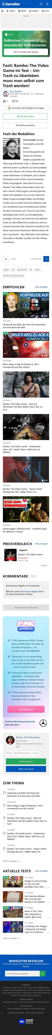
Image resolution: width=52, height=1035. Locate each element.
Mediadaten (26, 993)
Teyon (35, 753)
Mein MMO (24, 1002)
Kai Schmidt (15, 91)
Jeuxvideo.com (43, 1002)
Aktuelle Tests (17, 871)
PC (31, 270)
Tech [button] (47, 11)
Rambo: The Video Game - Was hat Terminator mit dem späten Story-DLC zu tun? (27, 820)
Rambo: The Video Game (14, 275)
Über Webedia (39, 987)
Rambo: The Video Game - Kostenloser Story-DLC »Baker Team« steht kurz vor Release (26, 836)
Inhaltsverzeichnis (26, 125)
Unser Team (16, 987)
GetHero (33, 1002)
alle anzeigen (41, 287)
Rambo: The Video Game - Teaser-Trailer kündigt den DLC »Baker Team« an (26, 850)
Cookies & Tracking (18, 995)
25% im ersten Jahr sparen (26, 51)
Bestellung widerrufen (18, 990)
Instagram (25, 1008)
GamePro (15, 1002)
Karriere (31, 990)
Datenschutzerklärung (41, 993)
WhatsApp (41, 1008)
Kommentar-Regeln (29, 591)
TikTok (33, 1008)
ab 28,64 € (23, 558)
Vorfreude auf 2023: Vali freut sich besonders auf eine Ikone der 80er (23, 794)
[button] (41, 4)
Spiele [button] (12, 11)
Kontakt (47, 990)
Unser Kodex (27, 987)
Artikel (6, 270)
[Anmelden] (42, 973)
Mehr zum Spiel (26, 769)
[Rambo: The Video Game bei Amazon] (10, 555)
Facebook (17, 1008)
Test (13, 270)
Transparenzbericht (34, 995)
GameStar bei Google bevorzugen (28, 108)
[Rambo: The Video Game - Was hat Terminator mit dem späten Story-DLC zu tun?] (26, 385)
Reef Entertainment (22, 753)
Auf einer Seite (27, 116)
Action (37, 270)
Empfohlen (14, 287)
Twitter (9, 1008)
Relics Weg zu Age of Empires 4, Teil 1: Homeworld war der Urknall (25, 807)
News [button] (23, 11)
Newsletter (39, 990)
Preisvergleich (17, 544)
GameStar (6, 1002)
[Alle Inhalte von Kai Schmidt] (6, 93)
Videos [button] (35, 11)
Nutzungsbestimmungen (12, 993)
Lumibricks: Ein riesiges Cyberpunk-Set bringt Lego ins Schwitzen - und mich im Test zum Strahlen (36, 932)
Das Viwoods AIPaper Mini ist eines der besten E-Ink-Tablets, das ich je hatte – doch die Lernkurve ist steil (36, 902)
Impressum (7, 987)
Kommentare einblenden (26, 607)
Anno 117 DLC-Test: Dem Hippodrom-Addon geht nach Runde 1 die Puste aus (35, 915)
